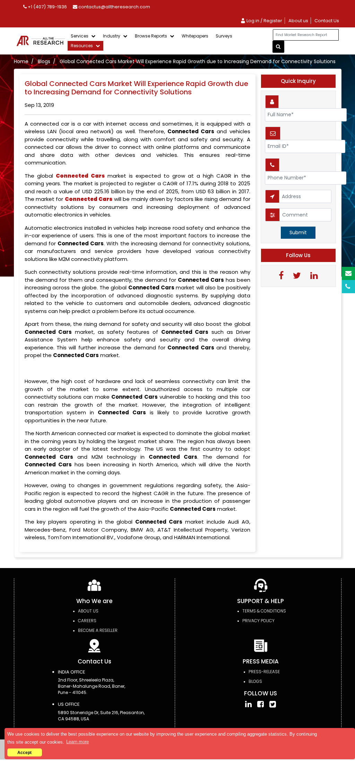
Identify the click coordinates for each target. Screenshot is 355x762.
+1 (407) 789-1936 (47, 6)
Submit (298, 232)
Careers (87, 621)
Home (21, 61)
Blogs (44, 61)
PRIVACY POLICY (258, 621)
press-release (264, 672)
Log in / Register (263, 20)
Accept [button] (24, 752)
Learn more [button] (77, 741)
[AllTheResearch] (42, 40)
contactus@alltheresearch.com (113, 6)
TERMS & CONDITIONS (264, 611)
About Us (88, 611)
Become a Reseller (98, 630)
